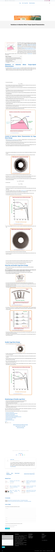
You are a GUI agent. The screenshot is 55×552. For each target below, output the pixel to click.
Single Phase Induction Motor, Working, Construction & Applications (15, 491)
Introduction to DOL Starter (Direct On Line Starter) (15, 481)
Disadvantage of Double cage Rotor (10, 61)
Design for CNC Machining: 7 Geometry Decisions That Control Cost (21, 541)
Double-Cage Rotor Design (9, 60)
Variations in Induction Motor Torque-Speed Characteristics (13, 57)
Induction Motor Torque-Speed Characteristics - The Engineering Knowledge (18, 500)
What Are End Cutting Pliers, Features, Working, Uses (21, 545)
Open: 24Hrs (7, 0)
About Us (43, 537)
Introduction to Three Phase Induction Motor (11, 413)
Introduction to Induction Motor (10, 412)
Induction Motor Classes (9, 418)
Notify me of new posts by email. (10, 526)
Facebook (14, 466)
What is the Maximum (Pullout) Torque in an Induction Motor (15, 486)
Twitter (11, 466)
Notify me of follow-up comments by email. (11, 525)
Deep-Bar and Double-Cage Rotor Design (11, 59)
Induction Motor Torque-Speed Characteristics (12, 415)
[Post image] (7, 481)
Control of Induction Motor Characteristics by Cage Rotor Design (13, 58)
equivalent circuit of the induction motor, (12, 139)
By (20, 450)
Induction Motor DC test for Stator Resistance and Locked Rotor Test (31, 491)
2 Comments (27, 450)
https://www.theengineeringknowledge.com (15, 460)
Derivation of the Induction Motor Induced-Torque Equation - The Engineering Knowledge (19, 501)
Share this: (8, 62)
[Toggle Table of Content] (20, 56)
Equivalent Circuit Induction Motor (10, 414)
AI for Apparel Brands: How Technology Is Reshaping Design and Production (21, 543)
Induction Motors (16, 450)
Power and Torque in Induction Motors (11, 417)
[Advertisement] (22, 10)
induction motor (23, 190)
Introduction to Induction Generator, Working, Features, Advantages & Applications (31, 481)
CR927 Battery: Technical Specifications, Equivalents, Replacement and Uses (21, 538)
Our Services (43, 536)
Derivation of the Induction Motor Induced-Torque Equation (31, 486)
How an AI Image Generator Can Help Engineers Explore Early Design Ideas (21, 536)
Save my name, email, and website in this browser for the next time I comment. (14, 523)
